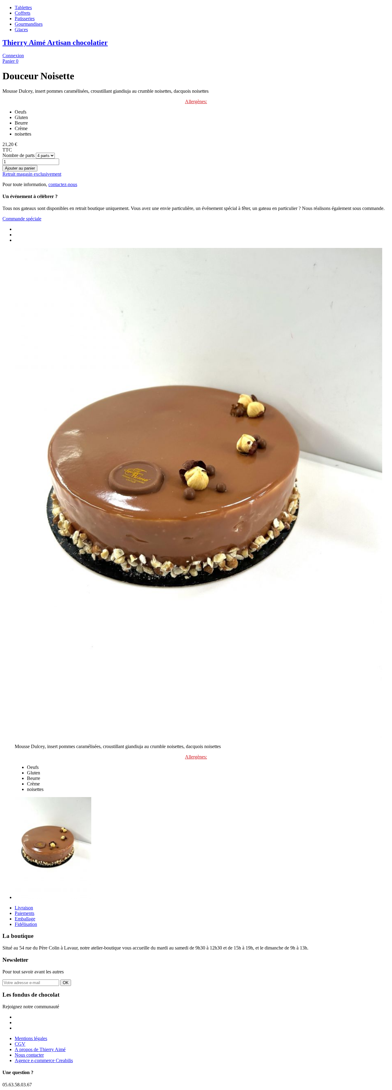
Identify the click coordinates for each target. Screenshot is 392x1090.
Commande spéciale (21, 218)
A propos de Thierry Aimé (40, 1049)
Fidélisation (26, 924)
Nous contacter (29, 1055)
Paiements (24, 913)
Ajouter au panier (20, 168)
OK (66, 982)
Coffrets (22, 13)
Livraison (24, 907)
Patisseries (25, 18)
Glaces (21, 29)
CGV (20, 1044)
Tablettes (23, 7)
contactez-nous (62, 184)
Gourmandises (29, 24)
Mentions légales (31, 1038)
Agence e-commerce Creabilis (44, 1060)
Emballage (25, 918)
